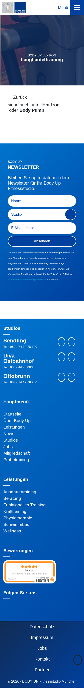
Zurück (20, 97)
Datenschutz (42, 626)
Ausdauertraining (19, 491)
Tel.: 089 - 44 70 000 (18, 367)
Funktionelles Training (24, 505)
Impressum (42, 637)
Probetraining (16, 459)
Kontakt (42, 659)
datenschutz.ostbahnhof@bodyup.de (27, 279)
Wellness (12, 531)
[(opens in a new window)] (71, 342)
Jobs (8, 446)
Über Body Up (17, 420)
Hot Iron (51, 104)
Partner (42, 669)
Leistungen (14, 427)
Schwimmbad (16, 524)
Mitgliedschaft (16, 453)
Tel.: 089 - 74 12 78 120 (20, 346)
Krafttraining (14, 511)
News (8, 433)
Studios (10, 440)
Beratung (12, 498)
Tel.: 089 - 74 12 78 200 (20, 382)
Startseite (12, 414)
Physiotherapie (17, 518)
